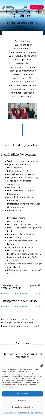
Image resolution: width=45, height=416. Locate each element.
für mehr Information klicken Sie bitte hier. (21, 293)
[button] (41, 365)
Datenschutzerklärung (25, 413)
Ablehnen (22, 400)
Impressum (38, 413)
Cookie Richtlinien (9, 413)
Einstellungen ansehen (22, 407)
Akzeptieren (22, 394)
